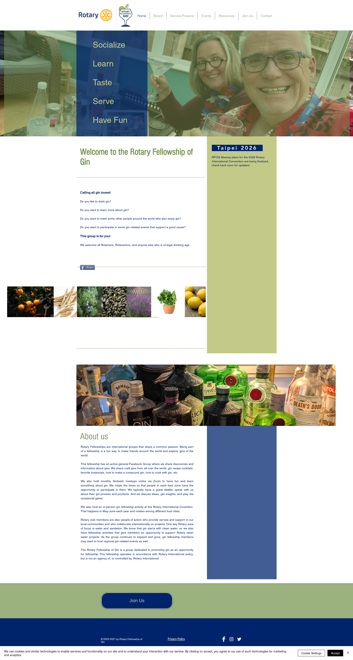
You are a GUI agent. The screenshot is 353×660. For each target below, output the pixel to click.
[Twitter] (239, 639)
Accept (335, 653)
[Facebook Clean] (223, 639)
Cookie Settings (311, 653)
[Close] (348, 653)
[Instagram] (231, 639)
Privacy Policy (176, 639)
